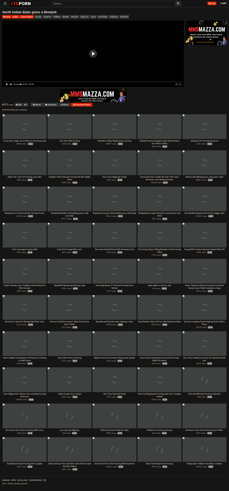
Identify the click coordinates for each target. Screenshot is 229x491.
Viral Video (102, 17)
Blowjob (6, 17)
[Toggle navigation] (6, 3)
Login (223, 3)
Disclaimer (6, 480)
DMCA (13, 480)
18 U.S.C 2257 (22, 480)
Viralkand (114, 17)
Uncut (93, 17)
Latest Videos (26, 17)
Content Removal (35, 480)
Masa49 (74, 17)
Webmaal (124, 17)
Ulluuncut (84, 17)
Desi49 (38, 17)
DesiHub (47, 17)
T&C (44, 480)
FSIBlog (56, 17)
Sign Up (211, 3)
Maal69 (66, 17)
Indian (15, 17)
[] (178, 3)
